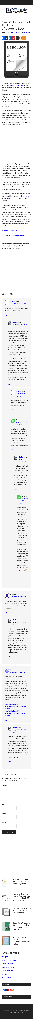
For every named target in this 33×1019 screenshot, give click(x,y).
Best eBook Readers (8, 970)
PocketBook (20, 235)
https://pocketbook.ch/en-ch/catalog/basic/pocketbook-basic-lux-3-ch (16, 713)
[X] (6, 38)
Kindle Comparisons (8, 967)
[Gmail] (20, 38)
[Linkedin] (10, 38)
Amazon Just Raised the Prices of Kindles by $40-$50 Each (21, 881)
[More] (24, 38)
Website (4, 822)
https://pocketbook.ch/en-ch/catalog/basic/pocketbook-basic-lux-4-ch (16, 706)
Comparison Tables (8, 964)
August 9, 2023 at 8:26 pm (18, 672)
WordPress (20, 1012)
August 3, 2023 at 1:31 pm (22, 501)
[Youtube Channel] (9, 990)
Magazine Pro (19, 1010)
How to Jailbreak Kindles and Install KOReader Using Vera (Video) (21, 940)
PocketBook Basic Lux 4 (15, 85)
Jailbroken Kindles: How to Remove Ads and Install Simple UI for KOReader (21, 897)
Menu (18, 2)
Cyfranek (13, 301)
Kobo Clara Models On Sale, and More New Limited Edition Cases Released (22, 926)
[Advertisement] (16, 144)
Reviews (4, 974)
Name (4, 805)
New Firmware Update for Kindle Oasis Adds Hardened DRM (22, 910)
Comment (5, 785)
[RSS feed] (12, 990)
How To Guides (6, 977)
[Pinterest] (13, 38)
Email (4, 813)
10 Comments (27, 32)
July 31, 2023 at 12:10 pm (18, 304)
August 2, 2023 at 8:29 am (18, 597)
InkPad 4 (27, 196)
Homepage (5, 957)
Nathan (15, 322)
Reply (6, 315)
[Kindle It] (17, 38)
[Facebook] (3, 38)
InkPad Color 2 (11, 198)
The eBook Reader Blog (9, 960)
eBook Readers (12, 235)
